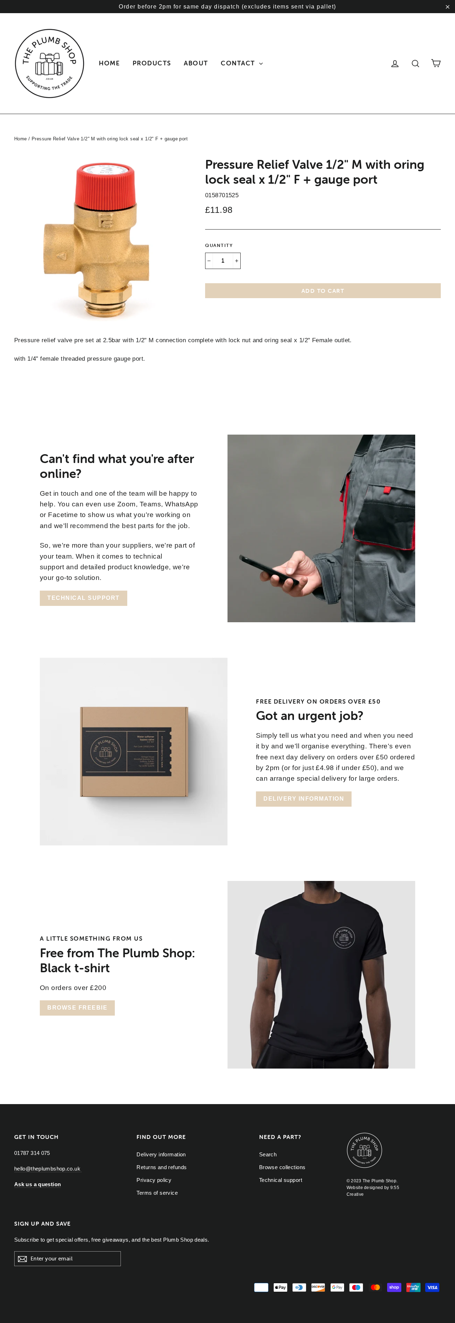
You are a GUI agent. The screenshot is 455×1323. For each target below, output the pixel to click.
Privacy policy (153, 1180)
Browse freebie (77, 1008)
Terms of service (157, 1193)
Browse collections (282, 1167)
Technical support (83, 598)
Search (268, 1154)
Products (152, 63)
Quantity (219, 245)
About (196, 63)
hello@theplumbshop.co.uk (48, 1169)
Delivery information (303, 799)
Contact (239, 63)
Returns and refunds (161, 1167)
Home (109, 63)
